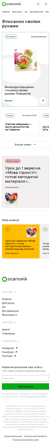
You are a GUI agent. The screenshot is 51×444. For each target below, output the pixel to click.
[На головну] (11, 4)
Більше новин (23, 144)
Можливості (9, 315)
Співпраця (8, 333)
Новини (6, 12)
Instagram (8, 348)
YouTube (7, 356)
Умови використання (13, 436)
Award (6, 329)
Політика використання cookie (25, 440)
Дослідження (36, 12)
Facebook (8, 352)
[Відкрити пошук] (38, 4)
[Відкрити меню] (46, 4)
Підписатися (25, 386)
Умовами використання (37, 396)
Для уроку (17, 12)
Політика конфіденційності (35, 436)
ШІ (26, 12)
